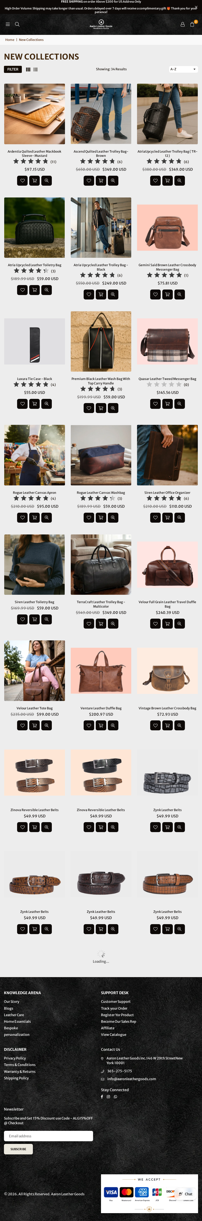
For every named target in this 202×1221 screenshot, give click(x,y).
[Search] (17, 24)
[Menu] (7, 24)
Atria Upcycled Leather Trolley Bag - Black (101, 267)
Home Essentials (17, 1021)
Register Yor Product (117, 1015)
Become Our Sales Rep (118, 1021)
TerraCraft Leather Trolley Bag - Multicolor (101, 604)
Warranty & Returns (20, 1071)
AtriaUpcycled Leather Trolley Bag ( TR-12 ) (168, 153)
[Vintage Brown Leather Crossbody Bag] (167, 670)
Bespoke (11, 1028)
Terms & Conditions (20, 1065)
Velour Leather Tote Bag (35, 708)
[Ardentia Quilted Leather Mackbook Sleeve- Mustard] (34, 114)
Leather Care (14, 1015)
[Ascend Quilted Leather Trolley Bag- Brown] (101, 114)
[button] (192, 24)
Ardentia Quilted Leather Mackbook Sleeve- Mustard (34, 153)
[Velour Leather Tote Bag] (34, 670)
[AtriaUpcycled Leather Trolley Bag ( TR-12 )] (167, 114)
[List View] (35, 69)
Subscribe (18, 1149)
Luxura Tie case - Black (34, 379)
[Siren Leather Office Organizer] (167, 455)
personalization (16, 1034)
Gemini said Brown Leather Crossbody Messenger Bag (167, 267)
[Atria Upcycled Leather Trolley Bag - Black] (101, 227)
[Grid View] (28, 69)
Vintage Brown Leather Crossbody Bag (167, 708)
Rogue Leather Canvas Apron (34, 493)
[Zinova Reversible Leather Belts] (34, 772)
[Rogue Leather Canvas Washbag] (101, 455)
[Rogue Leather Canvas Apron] (34, 455)
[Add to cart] (34, 181)
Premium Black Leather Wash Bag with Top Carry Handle (101, 381)
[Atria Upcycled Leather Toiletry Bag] (34, 227)
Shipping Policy (16, 1078)
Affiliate (107, 1028)
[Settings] (182, 24)
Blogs (8, 1008)
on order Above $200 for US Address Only (101, 7)
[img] (31, 162)
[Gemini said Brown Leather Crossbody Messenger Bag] (167, 227)
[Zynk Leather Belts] (167, 772)
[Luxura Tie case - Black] (34, 341)
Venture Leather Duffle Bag (101, 708)
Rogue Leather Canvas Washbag (101, 493)
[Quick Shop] (101, 624)
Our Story (11, 1001)
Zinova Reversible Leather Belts (35, 810)
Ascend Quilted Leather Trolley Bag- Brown (101, 153)
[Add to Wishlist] (22, 181)
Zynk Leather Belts (167, 810)
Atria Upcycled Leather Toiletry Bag (34, 265)
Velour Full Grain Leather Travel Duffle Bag (167, 604)
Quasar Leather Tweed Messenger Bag (167, 379)
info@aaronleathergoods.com (131, 1079)
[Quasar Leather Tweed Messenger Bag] (167, 341)
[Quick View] (46, 181)
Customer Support (116, 1001)
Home (9, 40)
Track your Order (114, 1008)
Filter (12, 69)
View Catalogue (113, 1034)
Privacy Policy (15, 1058)
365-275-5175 (119, 1071)
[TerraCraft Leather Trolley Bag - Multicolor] (101, 564)
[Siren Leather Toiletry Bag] (34, 564)
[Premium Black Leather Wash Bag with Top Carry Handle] (101, 341)
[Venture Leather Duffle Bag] (101, 670)
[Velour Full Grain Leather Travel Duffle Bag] (167, 564)
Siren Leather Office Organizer (167, 493)
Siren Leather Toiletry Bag (34, 602)
